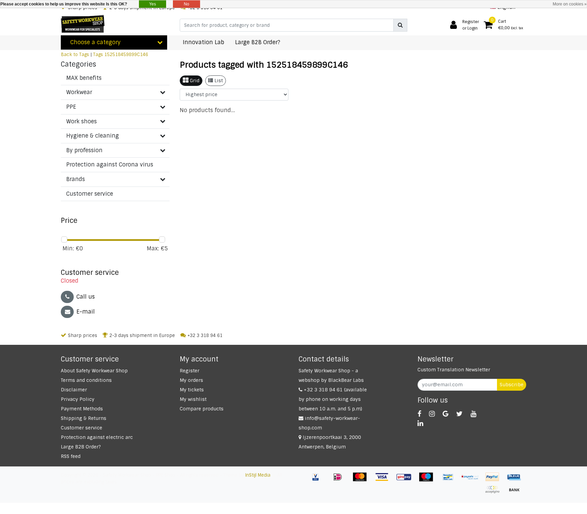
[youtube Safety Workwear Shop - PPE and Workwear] (473, 413)
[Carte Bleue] (516, 480)
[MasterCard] (362, 480)
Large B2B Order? (81, 447)
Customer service (81, 428)
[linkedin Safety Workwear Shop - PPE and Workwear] (420, 423)
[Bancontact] (451, 480)
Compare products (202, 409)
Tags (98, 54)
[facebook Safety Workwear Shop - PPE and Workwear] (419, 413)
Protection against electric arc (97, 437)
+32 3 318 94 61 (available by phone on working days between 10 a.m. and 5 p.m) (333, 399)
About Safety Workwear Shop (94, 371)
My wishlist (193, 399)
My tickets (192, 390)
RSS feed (71, 456)
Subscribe (511, 385)
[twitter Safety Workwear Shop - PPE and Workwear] (459, 413)
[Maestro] (428, 480)
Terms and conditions (86, 380)
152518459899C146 (126, 54)
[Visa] (384, 480)
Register (189, 371)
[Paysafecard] (473, 480)
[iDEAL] (340, 480)
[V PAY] (318, 480)
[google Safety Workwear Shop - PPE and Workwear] (445, 413)
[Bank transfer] (516, 492)
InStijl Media (257, 475)
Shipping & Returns (83, 418)
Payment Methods (82, 409)
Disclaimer (74, 390)
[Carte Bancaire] (495, 492)
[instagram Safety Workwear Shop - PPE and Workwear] (432, 413)
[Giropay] (406, 480)
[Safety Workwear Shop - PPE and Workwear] (83, 24)
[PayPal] (495, 480)
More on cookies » (570, 4)
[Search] (400, 25)
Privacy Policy (77, 399)
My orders (191, 380)
